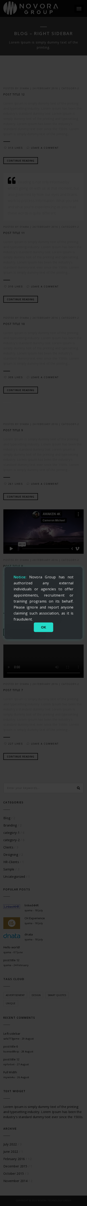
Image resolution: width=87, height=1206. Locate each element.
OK (43, 627)
